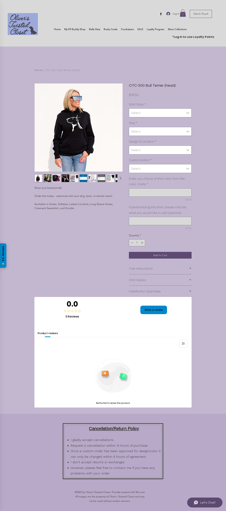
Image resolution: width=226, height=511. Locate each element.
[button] (183, 13)
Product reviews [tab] (48, 333)
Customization (140, 160)
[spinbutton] (137, 242)
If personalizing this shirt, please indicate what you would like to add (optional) (157, 210)
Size (133, 123)
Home (38, 70)
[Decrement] (131, 242)
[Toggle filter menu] (183, 343)
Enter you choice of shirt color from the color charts (157, 181)
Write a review (154, 310)
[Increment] (142, 242)
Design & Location (142, 141)
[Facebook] (161, 14)
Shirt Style (137, 104)
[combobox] (160, 112)
